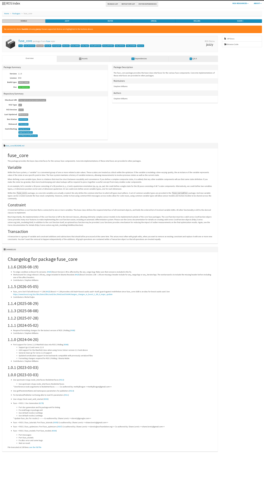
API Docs (230, 38)
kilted (110, 21)
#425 (49, 272)
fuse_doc (48, 46)
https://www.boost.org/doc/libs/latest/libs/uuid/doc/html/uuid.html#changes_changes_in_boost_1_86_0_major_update (62, 294)
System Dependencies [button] (147, 4)
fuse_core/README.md (15, 145)
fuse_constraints (29, 46)
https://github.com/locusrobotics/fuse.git (32, 100)
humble (24, 21)
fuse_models (75, 46)
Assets (84, 58)
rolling (197, 21)
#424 (77, 274)
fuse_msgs (84, 46)
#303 (46, 399)
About (257, 3)
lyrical (154, 21)
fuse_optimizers (95, 46)
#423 (48, 291)
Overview (30, 58)
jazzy (67, 21)
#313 (62, 380)
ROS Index (13, 3)
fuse (48, 41)
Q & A (193, 58)
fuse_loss (66, 46)
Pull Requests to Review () (28, 136)
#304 (54, 430)
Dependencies (139, 58)
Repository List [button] (128, 4)
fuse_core (25, 41)
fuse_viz (140, 46)
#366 (66, 344)
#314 (71, 391)
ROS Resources (240, 3)
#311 (66, 395)
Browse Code (232, 44)
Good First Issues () (25, 132)
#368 (73, 330)
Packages (16, 13)
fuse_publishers (108, 46)
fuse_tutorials (120, 46)
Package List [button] (113, 4)
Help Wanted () (24, 129)
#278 (41, 403)
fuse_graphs (57, 46)
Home (6, 13)
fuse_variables (131, 46)
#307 (60, 426)
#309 (55, 422)
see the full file (35, 447)
